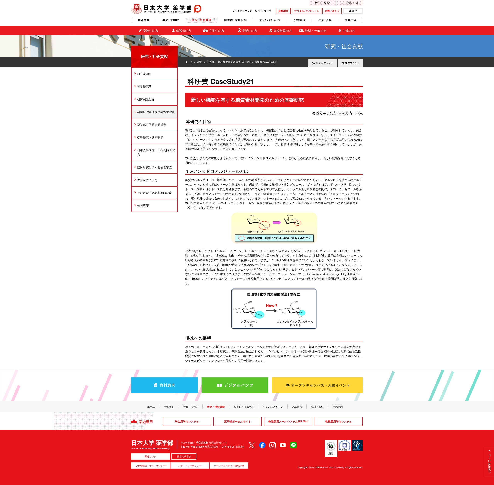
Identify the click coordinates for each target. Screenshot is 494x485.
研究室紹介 (144, 74)
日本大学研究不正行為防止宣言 (156, 152)
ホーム (189, 62)
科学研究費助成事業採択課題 (234, 62)
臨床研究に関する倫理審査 (154, 167)
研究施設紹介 (146, 99)
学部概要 (143, 20)
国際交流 (350, 20)
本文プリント (350, 63)
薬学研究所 (144, 86)
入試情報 (299, 20)
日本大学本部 (184, 456)
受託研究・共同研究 (150, 137)
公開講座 (143, 205)
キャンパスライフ (270, 20)
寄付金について (147, 180)
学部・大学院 (170, 20)
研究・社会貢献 (201, 20)
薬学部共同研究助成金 (151, 125)
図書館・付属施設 (235, 20)
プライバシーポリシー (189, 465)
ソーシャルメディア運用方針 (229, 465)
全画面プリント (322, 63)
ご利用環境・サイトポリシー (150, 465)
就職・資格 (324, 20)
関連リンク (150, 456)
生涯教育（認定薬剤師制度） (156, 193)
